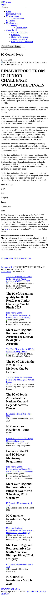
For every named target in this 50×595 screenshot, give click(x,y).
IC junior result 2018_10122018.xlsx (16, 258)
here (6, 229)
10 (11, 589)
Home (8, 11)
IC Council (10, 21)
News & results (12, 16)
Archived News (17, 18)
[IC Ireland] (6, 2)
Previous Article (7, 267)
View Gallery (21, 28)
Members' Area (12, 23)
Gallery (14, 25)
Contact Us (15, 35)
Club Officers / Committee (22, 41)
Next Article (6, 272)
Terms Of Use (32, 591)
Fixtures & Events (13, 14)
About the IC (11, 30)
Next (14, 589)
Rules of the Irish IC (19, 39)
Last (18, 589)
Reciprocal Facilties (19, 32)
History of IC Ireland (19, 37)
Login (3, 4)
